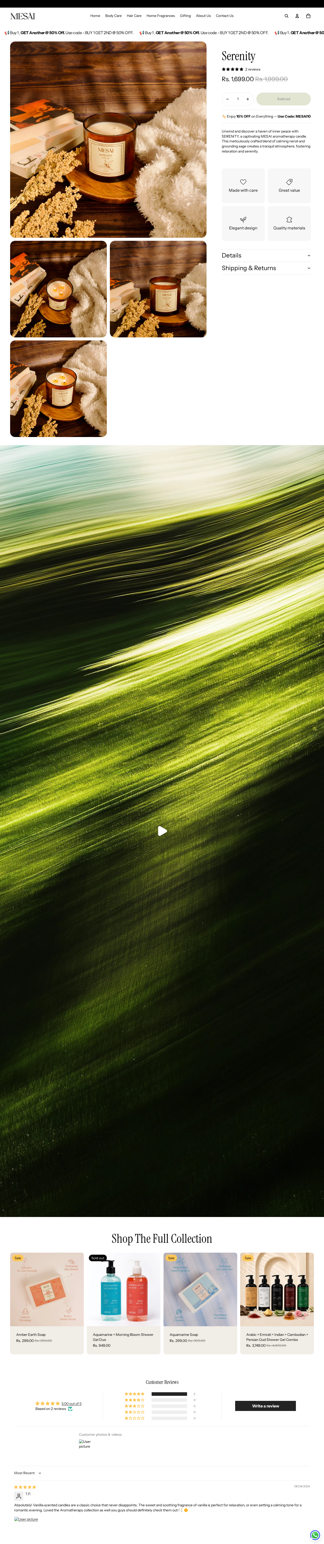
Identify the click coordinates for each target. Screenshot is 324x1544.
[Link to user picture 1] (26, 1529)
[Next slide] (76, 1289)
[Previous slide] (17, 1289)
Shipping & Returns (249, 268)
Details (231, 255)
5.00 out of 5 (72, 1403)
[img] (25, 1487)
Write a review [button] (265, 1405)
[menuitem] (95, 15)
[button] (135, 1394)
